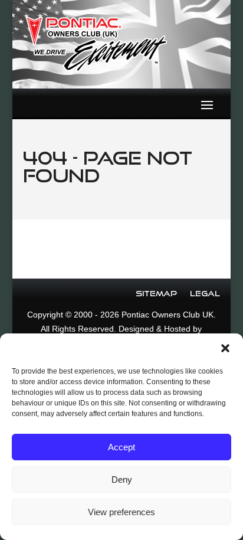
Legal (205, 293)
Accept (121, 447)
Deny (121, 479)
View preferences (121, 512)
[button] (225, 348)
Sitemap (156, 293)
